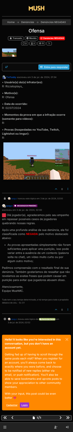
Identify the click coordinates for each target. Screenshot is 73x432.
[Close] (67, 339)
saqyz (14, 198)
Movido (32, 38)
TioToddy (11, 77)
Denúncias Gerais (48, 319)
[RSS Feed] (49, 43)
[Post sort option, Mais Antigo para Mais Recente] (7, 67)
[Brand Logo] (36, 8)
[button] (4, 427)
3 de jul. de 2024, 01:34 (43, 77)
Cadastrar (11, 405)
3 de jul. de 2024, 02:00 (29, 210)
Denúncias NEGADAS (53, 38)
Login (24, 405)
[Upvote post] (56, 189)
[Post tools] (68, 189)
